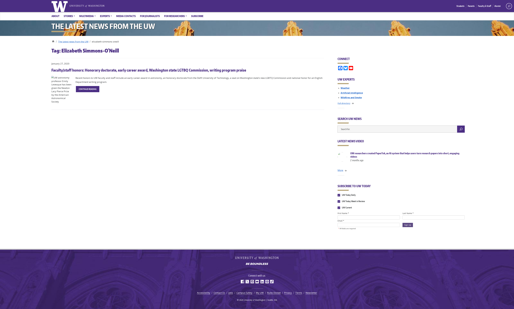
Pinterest (267, 281)
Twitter (247, 281)
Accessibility (203, 292)
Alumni (497, 6)
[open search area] (509, 6)
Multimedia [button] (86, 16)
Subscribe (197, 16)
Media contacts (126, 16)
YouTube (257, 281)
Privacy (288, 292)
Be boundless (257, 264)
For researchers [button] (174, 16)
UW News (53, 41)
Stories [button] (68, 16)
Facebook (242, 281)
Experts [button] (105, 16)
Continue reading (89, 90)
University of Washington (60, 6)
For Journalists (150, 16)
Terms (298, 292)
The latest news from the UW (73, 41)
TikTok (272, 281)
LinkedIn (262, 281)
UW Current (346, 207)
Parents (471, 6)
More (340, 170)
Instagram (252, 281)
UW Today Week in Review (353, 201)
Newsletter (311, 292)
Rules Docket (274, 292)
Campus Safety (244, 292)
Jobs (230, 292)
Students (460, 6)
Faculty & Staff (484, 6)
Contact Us (219, 292)
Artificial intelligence (352, 93)
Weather (345, 88)
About (55, 16)
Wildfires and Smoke (351, 97)
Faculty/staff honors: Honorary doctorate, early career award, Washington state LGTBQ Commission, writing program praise (148, 70)
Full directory (344, 103)
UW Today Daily (348, 195)
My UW (260, 292)
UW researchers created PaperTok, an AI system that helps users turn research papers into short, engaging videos (404, 157)
